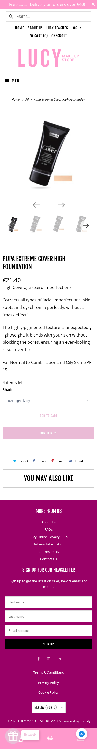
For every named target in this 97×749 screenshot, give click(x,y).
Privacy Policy (48, 682)
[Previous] (36, 204)
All (27, 99)
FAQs (48, 529)
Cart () (40, 36)
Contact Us (48, 558)
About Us (35, 28)
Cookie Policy (48, 692)
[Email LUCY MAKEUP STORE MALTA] (58, 658)
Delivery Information (48, 544)
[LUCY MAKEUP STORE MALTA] (48, 59)
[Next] (61, 204)
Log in (77, 28)
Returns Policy (48, 551)
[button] (81, 735)
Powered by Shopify (76, 721)
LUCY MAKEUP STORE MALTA (39, 721)
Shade (8, 389)
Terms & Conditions (48, 672)
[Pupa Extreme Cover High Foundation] (48, 154)
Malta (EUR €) (46, 707)
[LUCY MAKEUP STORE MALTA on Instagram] (48, 658)
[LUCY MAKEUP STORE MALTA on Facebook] (38, 658)
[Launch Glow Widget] (13, 736)
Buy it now (48, 433)
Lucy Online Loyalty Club (48, 536)
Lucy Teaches (57, 28)
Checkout (59, 36)
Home (19, 28)
